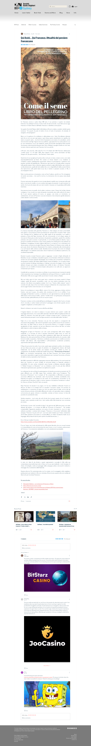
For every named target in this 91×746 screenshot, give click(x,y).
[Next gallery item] (68, 214)
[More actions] (69, 34)
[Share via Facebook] (21, 497)
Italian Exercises (43, 24)
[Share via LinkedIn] (28, 497)
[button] (70, 6)
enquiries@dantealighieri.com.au (21, 737)
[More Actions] (69, 555)
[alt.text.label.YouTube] (76, 728)
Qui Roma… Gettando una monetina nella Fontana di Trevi (66, 525)
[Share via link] (31, 497)
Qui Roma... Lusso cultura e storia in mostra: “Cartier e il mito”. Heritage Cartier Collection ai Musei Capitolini (24, 525)
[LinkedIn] (74, 728)
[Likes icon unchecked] (25, 595)
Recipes (65, 24)
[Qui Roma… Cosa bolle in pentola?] (45, 516)
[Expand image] (39, 214)
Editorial (23, 24)
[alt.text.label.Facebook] (68, 728)
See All (75, 508)
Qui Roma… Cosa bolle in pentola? (45, 524)
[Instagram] (70, 728)
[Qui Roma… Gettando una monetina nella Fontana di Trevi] (67, 516)
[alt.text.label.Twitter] (72, 728)
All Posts (16, 24)
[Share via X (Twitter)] (24, 497)
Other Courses (32, 24)
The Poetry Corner (55, 24)
